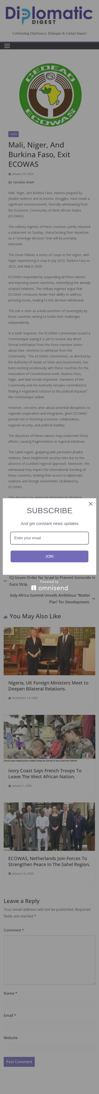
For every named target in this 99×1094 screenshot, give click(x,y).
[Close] (90, 503)
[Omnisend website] (49, 585)
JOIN (49, 556)
